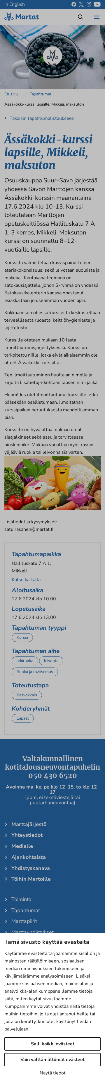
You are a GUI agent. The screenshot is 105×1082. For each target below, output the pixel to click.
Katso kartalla (26, 579)
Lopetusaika (29, 609)
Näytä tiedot (53, 1073)
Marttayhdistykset (32, 932)
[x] (81, 4)
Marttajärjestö (28, 824)
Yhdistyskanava (30, 868)
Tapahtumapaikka (36, 554)
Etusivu (11, 94)
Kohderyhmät (31, 708)
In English (14, 4)
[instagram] (89, 4)
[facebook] (73, 4)
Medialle (22, 846)
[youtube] (97, 4)
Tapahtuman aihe (36, 651)
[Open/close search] (80, 17)
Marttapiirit (24, 921)
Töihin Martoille (31, 878)
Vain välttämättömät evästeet (52, 1059)
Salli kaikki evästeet (52, 1044)
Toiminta (21, 899)
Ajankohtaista (28, 857)
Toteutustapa (30, 685)
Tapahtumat (40, 94)
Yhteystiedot (27, 835)
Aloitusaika (27, 590)
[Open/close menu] (97, 17)
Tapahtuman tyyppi (39, 628)
